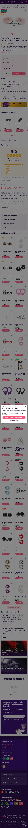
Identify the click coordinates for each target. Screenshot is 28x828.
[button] (14, 420)
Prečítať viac (4, 414)
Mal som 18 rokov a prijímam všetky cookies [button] (14, 417)
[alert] (14, 414)
